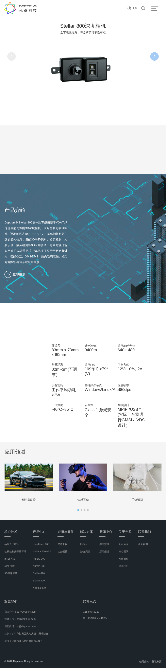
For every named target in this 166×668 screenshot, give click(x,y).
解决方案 (86, 532)
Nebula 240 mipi (42, 551)
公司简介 (123, 544)
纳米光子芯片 (11, 544)
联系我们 (123, 566)
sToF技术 (9, 566)
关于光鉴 (125, 532)
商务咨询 (143, 544)
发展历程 (123, 558)
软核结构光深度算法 (15, 551)
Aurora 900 (39, 558)
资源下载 (62, 544)
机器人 (83, 544)
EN (135, 8)
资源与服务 (65, 532)
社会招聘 (62, 551)
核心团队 (123, 551)
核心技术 (10, 532)
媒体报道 (104, 544)
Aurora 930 (39, 566)
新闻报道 (104, 551)
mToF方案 (9, 558)
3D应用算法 (10, 573)
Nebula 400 (39, 587)
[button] (78, 510)
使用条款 (144, 661)
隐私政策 (157, 661)
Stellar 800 (39, 580)
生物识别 (85, 551)
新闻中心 (105, 532)
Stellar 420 (39, 573)
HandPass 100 (41, 544)
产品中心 (39, 532)
